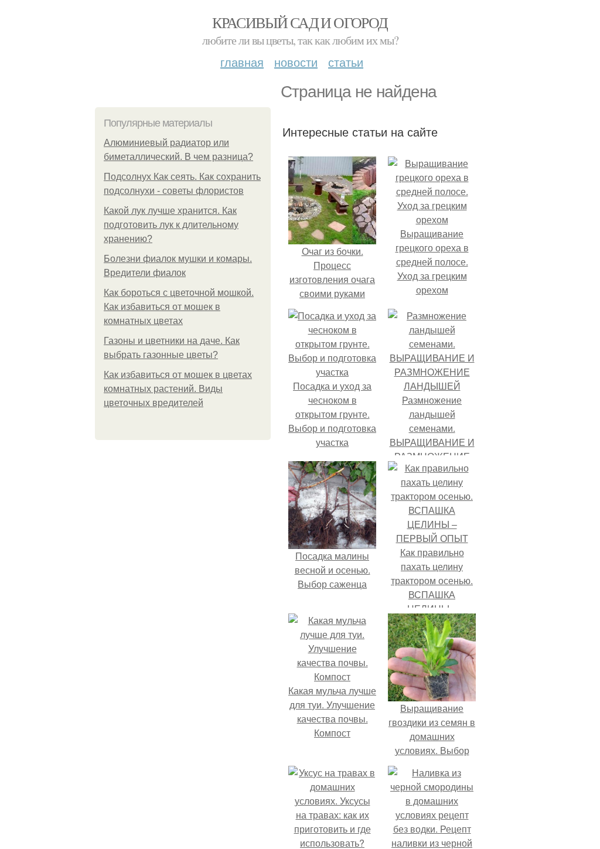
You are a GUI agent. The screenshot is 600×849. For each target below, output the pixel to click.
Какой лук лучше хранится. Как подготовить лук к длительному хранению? (171, 225)
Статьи (345, 61)
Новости (296, 61)
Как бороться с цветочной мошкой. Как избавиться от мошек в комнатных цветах (179, 307)
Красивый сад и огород (299, 22)
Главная (242, 61)
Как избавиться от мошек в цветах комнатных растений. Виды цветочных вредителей (178, 389)
